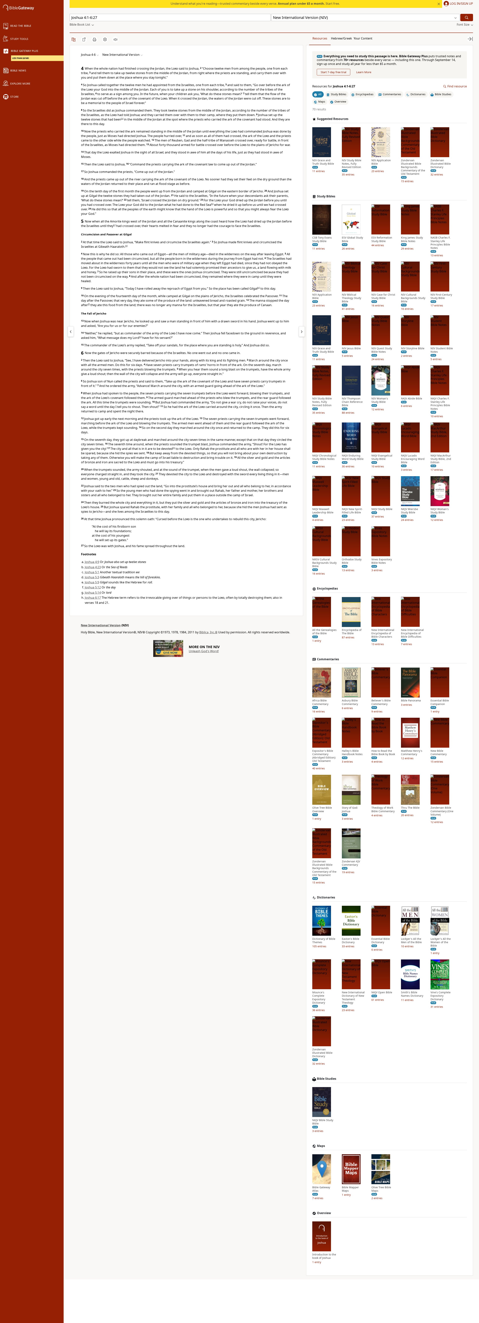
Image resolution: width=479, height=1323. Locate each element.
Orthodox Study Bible (351, 561)
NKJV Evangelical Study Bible (381, 457)
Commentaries (328, 659)
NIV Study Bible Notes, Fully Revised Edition (351, 164)
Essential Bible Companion (440, 702)
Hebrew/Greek (341, 38)
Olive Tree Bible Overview (322, 809)
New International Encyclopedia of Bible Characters (382, 633)
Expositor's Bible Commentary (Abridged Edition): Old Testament (324, 756)
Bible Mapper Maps (350, 1189)
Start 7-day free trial (333, 72)
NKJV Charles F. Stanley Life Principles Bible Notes (440, 404)
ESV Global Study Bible (352, 239)
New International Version (101, 625)
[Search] (466, 17)
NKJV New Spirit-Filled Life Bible (352, 511)
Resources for (333, 86)
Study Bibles (326, 196)
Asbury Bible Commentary (350, 702)
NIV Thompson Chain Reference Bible (352, 402)
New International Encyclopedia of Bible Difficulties (412, 633)
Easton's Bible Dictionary (350, 940)
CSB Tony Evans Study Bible (322, 239)
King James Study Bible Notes (412, 239)
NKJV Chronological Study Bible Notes (324, 457)
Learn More (363, 72)
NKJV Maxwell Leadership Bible (322, 511)
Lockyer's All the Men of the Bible (411, 940)
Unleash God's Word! (204, 651)
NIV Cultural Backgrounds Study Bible (413, 298)
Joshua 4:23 (93, 567)
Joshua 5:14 (93, 592)
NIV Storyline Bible (412, 348)
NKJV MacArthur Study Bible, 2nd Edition (441, 459)
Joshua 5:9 (92, 582)
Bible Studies (326, 1079)
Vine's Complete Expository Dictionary (441, 996)
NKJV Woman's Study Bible (440, 511)
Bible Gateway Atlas (321, 1189)
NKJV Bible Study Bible (322, 1121)
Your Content (363, 38)
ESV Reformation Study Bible (381, 239)
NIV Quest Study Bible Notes (381, 350)
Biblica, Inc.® (208, 632)
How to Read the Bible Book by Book (383, 752)
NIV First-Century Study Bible (441, 296)
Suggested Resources (332, 119)
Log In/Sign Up (461, 4)
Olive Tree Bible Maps (381, 1189)
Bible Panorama (411, 700)
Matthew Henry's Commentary (411, 752)
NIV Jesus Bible (351, 348)
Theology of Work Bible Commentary (383, 809)
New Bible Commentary (439, 752)
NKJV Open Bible (381, 992)
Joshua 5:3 (92, 577)
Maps (321, 1146)
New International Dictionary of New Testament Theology (353, 998)
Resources (319, 38)
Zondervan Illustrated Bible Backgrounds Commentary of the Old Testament (413, 167)
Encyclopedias (327, 589)
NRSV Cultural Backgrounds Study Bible (324, 563)
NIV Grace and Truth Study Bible (323, 162)
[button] (457, 4)
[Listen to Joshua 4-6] (115, 39)
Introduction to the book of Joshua (324, 1256)
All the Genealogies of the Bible (324, 631)
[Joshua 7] (302, 331)
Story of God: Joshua (350, 809)
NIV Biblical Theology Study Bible (351, 298)
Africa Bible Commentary (320, 702)
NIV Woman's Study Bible (379, 400)
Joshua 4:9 (92, 562)
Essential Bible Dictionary (380, 940)
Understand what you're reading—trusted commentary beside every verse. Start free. (255, 3)
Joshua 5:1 (92, 572)
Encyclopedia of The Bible (351, 631)
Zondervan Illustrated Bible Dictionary (441, 164)
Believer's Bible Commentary (381, 702)
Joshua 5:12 (93, 587)
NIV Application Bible (381, 162)
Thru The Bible (410, 808)
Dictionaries (326, 897)
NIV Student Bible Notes (442, 350)
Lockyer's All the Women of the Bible (441, 942)
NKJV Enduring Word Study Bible (353, 457)
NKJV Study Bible (381, 509)
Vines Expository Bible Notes (381, 561)
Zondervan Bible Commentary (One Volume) (442, 811)
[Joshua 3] (71, 331)
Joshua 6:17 (93, 598)
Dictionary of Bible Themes (323, 940)
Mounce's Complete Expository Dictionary (318, 998)
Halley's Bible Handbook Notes (352, 752)
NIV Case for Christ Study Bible (383, 296)
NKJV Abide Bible (411, 398)
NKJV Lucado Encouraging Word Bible (413, 459)
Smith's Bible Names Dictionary (412, 994)
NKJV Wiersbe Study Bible (409, 511)
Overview (324, 1213)
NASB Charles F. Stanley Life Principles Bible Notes (440, 243)
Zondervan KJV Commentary (351, 863)
